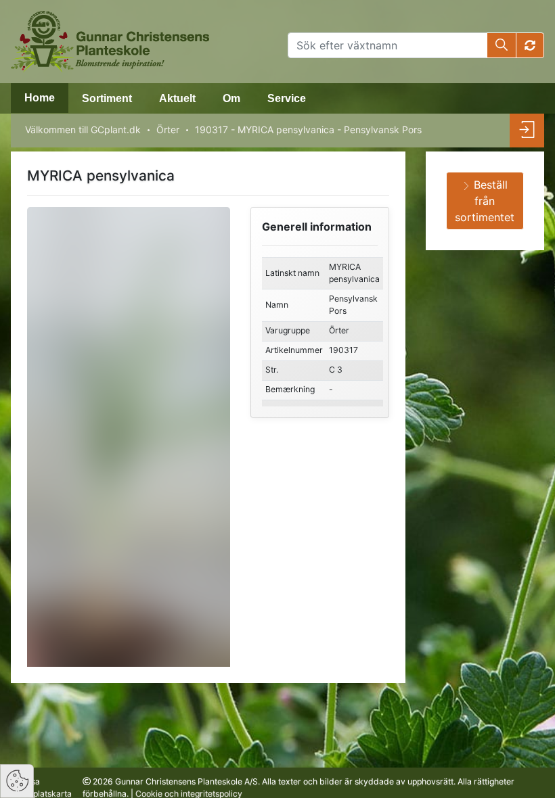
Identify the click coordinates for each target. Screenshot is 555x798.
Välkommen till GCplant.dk (83, 129)
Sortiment (107, 98)
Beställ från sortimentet (484, 201)
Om (231, 98)
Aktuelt (177, 98)
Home (39, 97)
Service (286, 98)
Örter (167, 129)
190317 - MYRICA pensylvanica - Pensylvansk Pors (308, 129)
